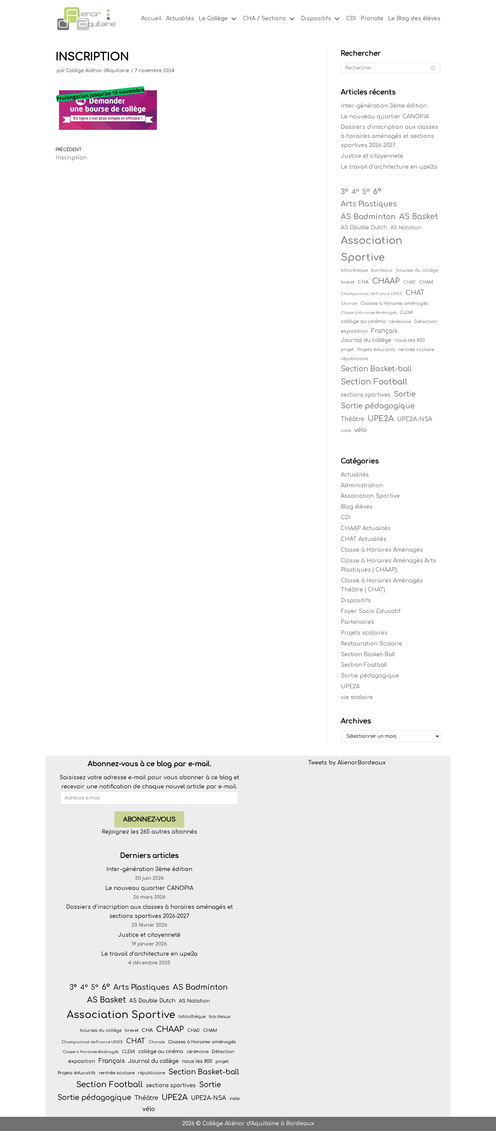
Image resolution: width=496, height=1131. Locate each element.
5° (365, 192)
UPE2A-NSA (414, 419)
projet (347, 349)
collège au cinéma (363, 321)
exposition (354, 331)
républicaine (354, 358)
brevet (347, 282)
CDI (351, 19)
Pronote (372, 19)
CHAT (415, 293)
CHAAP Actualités (365, 528)
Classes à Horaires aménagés (394, 303)
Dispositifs (356, 601)
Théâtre (352, 419)
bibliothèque (354, 270)
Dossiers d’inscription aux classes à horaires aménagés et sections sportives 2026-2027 (389, 136)
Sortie (405, 394)
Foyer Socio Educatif (371, 611)
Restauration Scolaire (371, 644)
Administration (362, 486)
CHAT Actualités (363, 539)
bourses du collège (417, 270)
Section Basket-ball (376, 369)
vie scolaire (357, 697)
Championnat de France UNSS (371, 294)
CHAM (426, 282)
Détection (425, 321)
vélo (360, 430)
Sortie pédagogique (378, 406)
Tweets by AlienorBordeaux (347, 763)
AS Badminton (368, 216)
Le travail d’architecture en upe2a (389, 167)
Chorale (349, 304)
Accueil (151, 19)
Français (384, 330)
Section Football (374, 381)
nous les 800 (410, 340)
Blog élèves (357, 507)
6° (377, 191)
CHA (363, 282)
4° (355, 192)
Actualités (180, 19)
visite (346, 430)
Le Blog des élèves (414, 19)
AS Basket (418, 216)
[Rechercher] (432, 68)
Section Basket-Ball (368, 654)
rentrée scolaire (416, 349)
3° (344, 192)
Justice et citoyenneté (372, 156)
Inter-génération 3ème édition (384, 106)
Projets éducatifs (376, 349)
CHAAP (386, 281)
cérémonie (400, 321)
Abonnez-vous (149, 819)
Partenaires (357, 622)
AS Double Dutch (364, 228)
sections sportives (365, 395)
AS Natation (405, 227)
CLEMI (406, 312)
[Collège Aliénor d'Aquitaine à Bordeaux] (86, 19)
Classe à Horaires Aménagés (368, 313)
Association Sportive (371, 249)
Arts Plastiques (369, 204)
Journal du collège (366, 340)
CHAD (409, 282)
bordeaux (382, 270)
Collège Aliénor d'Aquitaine (97, 70)
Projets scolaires (364, 633)
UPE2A (381, 418)
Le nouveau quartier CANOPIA (385, 117)
